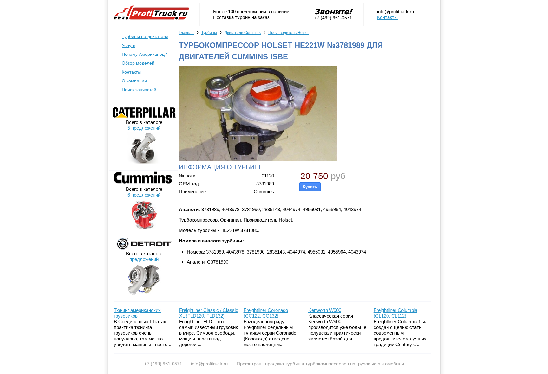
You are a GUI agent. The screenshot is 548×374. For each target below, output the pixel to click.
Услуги (128, 45)
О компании (134, 80)
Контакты (387, 17)
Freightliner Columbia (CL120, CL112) (395, 313)
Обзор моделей (138, 63)
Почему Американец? (144, 54)
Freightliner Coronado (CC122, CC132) (266, 313)
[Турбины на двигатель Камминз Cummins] (144, 184)
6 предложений (143, 194)
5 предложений (143, 128)
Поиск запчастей (139, 89)
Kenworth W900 (324, 310)
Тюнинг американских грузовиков (137, 313)
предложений (144, 259)
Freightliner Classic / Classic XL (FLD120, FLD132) (208, 313)
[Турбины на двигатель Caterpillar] (144, 117)
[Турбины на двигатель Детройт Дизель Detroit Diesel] (144, 248)
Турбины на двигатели (145, 36)
